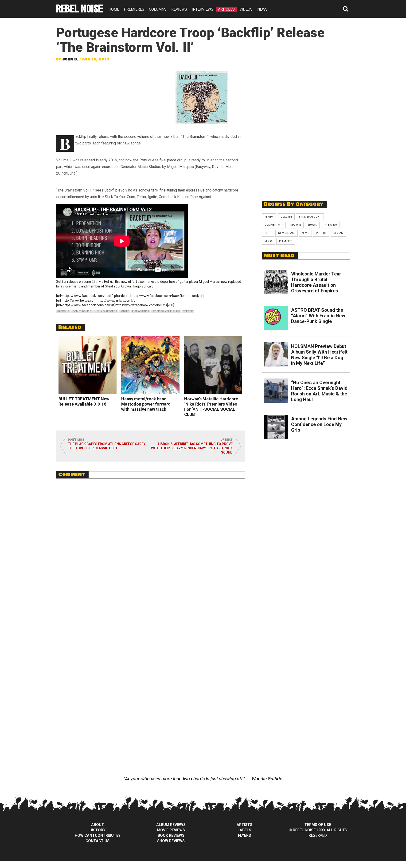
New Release (286, 233)
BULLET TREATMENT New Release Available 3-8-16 (84, 401)
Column (286, 216)
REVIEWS (179, 9)
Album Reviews (171, 824)
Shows (312, 224)
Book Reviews (171, 835)
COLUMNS (158, 9)
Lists (268, 233)
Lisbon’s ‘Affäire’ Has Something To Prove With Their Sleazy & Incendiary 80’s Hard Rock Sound (192, 448)
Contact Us (97, 841)
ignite (125, 311)
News (305, 233)
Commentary (274, 224)
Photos (321, 233)
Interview (330, 224)
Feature (295, 224)
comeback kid (82, 311)
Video (268, 241)
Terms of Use (317, 824)
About (97, 824)
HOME (114, 9)
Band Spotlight (310, 216)
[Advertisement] (306, 162)
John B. (70, 59)
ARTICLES (226, 9)
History (97, 830)
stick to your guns (166, 311)
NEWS (262, 9)
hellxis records (106, 311)
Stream (338, 233)
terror (188, 311)
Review (269, 216)
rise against (140, 311)
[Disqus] (150, 546)
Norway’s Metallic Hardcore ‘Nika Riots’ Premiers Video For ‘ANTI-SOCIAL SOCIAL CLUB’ (211, 406)
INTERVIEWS (202, 9)
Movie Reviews (171, 830)
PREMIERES (134, 9)
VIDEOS (246, 9)
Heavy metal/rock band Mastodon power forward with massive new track (146, 404)
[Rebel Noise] (79, 11)
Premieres (285, 241)
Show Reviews (171, 841)
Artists (244, 824)
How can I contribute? (98, 835)
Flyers (244, 835)
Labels (244, 830)
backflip (63, 311)
